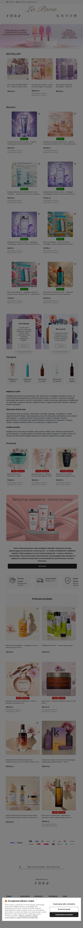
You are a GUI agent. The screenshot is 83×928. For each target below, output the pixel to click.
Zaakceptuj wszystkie (64, 915)
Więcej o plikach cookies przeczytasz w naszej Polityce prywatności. (21, 916)
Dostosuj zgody (64, 909)
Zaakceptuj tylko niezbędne (64, 904)
